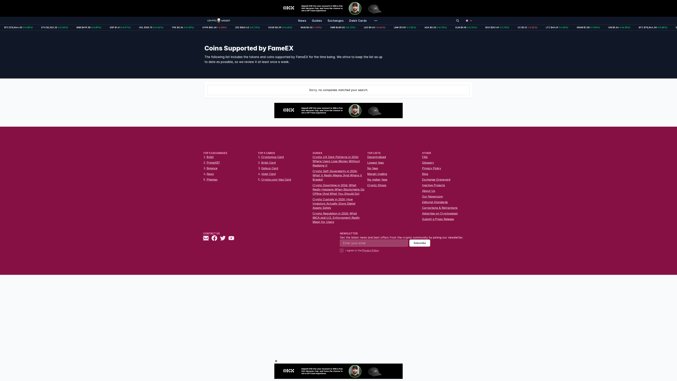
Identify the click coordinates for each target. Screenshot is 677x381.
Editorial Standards (435, 202)
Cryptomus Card (272, 157)
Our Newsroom (432, 196)
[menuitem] (302, 21)
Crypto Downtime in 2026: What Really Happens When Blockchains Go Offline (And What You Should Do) (338, 189)
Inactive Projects (433, 185)
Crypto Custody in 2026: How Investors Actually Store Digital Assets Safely (334, 204)
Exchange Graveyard (436, 179)
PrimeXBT (213, 162)
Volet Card (268, 174)
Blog (425, 174)
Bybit (210, 157)
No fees (372, 168)
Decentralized (376, 157)
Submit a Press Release (438, 219)
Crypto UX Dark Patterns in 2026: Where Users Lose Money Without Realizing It (336, 161)
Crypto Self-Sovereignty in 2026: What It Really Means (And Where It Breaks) (337, 175)
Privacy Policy (431, 168)
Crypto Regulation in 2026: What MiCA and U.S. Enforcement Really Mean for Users (336, 218)
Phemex (212, 179)
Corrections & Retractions (440, 208)
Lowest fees (375, 162)
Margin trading (377, 174)
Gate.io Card (269, 168)
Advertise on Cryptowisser (440, 213)
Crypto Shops (376, 185)
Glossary (428, 162)
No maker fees (377, 179)
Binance (212, 168)
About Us (428, 191)
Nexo (210, 174)
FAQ (425, 157)
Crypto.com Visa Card (276, 179)
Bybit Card (268, 162)
